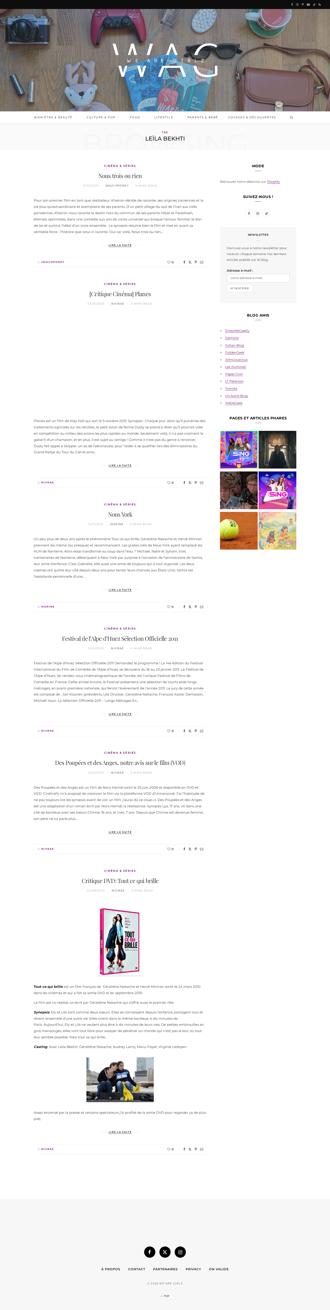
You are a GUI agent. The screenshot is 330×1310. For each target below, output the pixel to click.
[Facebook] (184, 262)
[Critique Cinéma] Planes (120, 294)
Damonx (232, 338)
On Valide (219, 1269)
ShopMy (273, 182)
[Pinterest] (196, 262)
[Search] (291, 117)
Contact (136, 1269)
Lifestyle (163, 117)
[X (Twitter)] (165, 1252)
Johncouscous (236, 360)
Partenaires (165, 1269)
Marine (117, 524)
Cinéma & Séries (120, 165)
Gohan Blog (234, 345)
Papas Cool (234, 374)
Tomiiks (231, 389)
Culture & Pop (101, 117)
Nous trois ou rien (120, 176)
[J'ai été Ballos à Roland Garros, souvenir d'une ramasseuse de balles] (239, 531)
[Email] (201, 262)
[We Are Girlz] (165, 60)
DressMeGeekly (237, 331)
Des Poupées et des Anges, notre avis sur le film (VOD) (120, 762)
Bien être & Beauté (53, 117)
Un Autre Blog (236, 396)
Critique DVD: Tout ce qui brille (120, 881)
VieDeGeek (233, 403)
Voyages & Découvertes (252, 117)
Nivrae (117, 303)
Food (135, 117)
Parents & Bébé (202, 117)
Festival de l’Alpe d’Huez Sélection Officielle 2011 (120, 638)
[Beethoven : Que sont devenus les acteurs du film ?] (239, 491)
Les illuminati (235, 367)
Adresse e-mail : (240, 271)
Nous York (120, 514)
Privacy (193, 1269)
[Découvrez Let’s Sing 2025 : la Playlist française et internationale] (277, 491)
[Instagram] (180, 1252)
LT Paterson (234, 381)
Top (166, 1296)
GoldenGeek (234, 352)
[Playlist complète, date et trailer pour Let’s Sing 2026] (239, 450)
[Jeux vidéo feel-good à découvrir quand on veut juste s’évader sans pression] (277, 531)
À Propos (110, 1269)
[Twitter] (189, 262)
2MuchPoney (117, 185)
